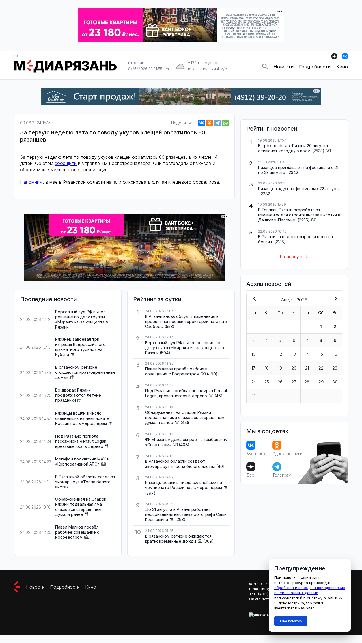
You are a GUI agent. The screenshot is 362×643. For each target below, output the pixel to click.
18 (267, 368)
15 (321, 354)
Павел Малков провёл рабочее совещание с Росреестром (77, 532)
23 (334, 368)
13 (294, 354)
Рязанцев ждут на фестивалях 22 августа (299, 188)
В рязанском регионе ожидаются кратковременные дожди (85, 372)
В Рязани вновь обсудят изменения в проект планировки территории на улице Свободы (186, 321)
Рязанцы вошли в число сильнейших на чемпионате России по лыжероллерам (82, 418)
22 (321, 368)
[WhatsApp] (225, 123)
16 (335, 354)
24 (253, 381)
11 (266, 354)
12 (280, 354)
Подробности (315, 66)
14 (307, 354)
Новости (283, 66)
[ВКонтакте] (201, 123)
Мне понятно (291, 621)
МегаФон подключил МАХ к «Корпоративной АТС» (82, 461)
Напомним (31, 182)
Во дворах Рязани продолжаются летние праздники (78, 395)
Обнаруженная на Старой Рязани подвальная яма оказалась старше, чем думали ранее (80, 507)
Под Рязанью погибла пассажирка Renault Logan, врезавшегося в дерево (81, 441)
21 (307, 368)
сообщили (66, 163)
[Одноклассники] (209, 123)
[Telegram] (217, 123)
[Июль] (253, 299)
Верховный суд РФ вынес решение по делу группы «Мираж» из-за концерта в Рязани (81, 319)
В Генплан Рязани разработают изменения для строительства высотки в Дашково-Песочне (299, 214)
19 (280, 368)
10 (253, 354)
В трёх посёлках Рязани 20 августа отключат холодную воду (293, 148)
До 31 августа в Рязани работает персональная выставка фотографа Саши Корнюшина (186, 514)
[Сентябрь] (335, 299)
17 (253, 368)
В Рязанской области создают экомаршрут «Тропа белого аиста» (85, 481)
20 (294, 368)
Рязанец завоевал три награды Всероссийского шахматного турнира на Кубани (80, 347)
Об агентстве (260, 599)
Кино (342, 66)
